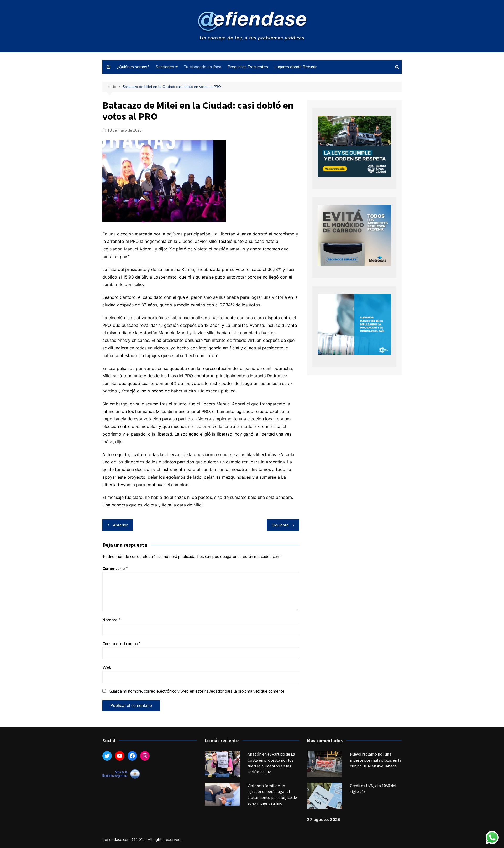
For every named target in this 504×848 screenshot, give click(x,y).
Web (106, 667)
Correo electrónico (121, 643)
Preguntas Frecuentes (248, 67)
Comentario (115, 568)
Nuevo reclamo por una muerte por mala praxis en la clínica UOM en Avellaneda (375, 759)
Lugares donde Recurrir (295, 67)
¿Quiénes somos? (133, 67)
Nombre (111, 619)
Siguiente (280, 525)
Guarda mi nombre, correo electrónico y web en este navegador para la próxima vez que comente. (197, 691)
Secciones (165, 67)
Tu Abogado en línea (202, 67)
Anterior (120, 525)
